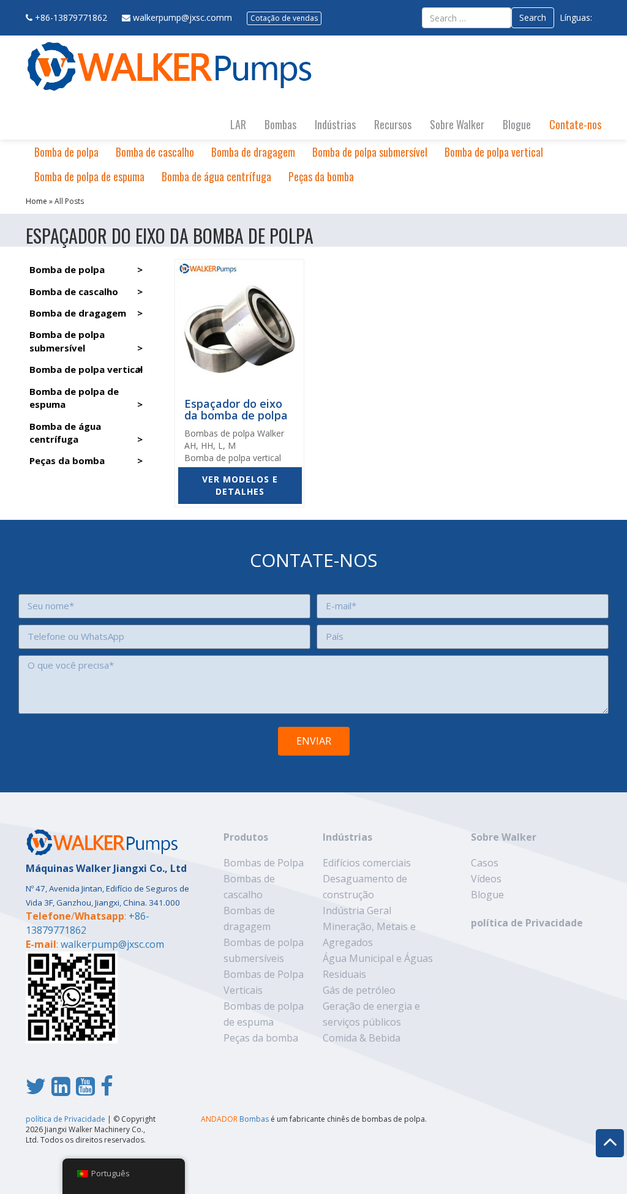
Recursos (392, 124)
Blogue (517, 124)
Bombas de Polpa (263, 862)
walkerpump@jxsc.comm (182, 17)
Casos (484, 862)
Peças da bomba (321, 176)
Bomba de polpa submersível (369, 152)
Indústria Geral (357, 910)
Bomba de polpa (66, 152)
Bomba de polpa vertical (494, 152)
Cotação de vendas (284, 18)
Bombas (280, 124)
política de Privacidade (527, 922)
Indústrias (335, 124)
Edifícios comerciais (367, 862)
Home (36, 201)
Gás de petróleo (359, 990)
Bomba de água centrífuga (216, 176)
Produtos (245, 837)
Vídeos (486, 878)
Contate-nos (575, 124)
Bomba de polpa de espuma (89, 176)
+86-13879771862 (71, 17)
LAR (238, 124)
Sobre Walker (457, 124)
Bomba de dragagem (253, 152)
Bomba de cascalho (155, 152)
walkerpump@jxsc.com (112, 944)
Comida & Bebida (361, 1038)
